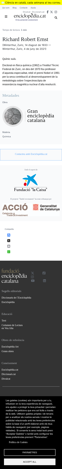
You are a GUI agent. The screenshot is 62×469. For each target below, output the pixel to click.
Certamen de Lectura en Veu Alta (12, 327)
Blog (15, 8)
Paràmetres (29, 452)
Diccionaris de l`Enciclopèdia (16, 297)
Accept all (29, 461)
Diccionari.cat (38, 12)
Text (4, 320)
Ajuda (33, 8)
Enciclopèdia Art (10, 346)
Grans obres (8, 351)
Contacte (24, 8)
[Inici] (30, 16)
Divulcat (26, 12)
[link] (31, 154)
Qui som (5, 8)
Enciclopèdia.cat (10, 369)
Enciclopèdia (8, 302)
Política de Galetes (18, 442)
